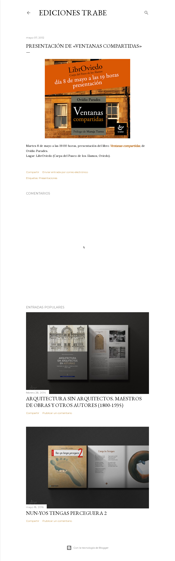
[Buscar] (146, 12)
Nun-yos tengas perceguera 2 (66, 513)
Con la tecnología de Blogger (91, 547)
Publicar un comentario (57, 413)
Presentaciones (48, 178)
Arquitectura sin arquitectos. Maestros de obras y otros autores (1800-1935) (84, 401)
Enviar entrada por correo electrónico (65, 172)
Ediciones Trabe (73, 13)
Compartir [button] (32, 172)
